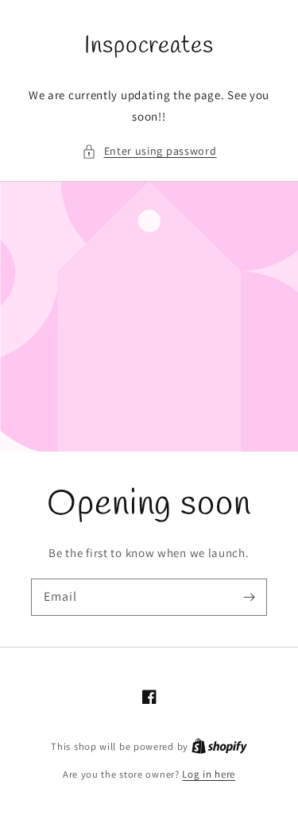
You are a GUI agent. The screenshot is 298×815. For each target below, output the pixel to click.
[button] (149, 151)
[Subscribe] (248, 596)
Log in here (208, 774)
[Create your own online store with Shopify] (219, 746)
